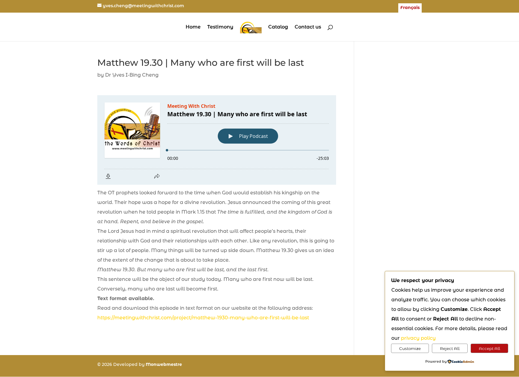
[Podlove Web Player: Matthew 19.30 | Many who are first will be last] (216, 140)
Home (193, 27)
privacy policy (418, 338)
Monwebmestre (164, 364)
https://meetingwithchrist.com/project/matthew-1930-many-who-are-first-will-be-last (203, 318)
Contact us (308, 27)
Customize (410, 348)
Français (410, 7)
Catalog (278, 27)
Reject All (450, 348)
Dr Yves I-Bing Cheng (132, 75)
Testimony (220, 27)
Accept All (489, 348)
